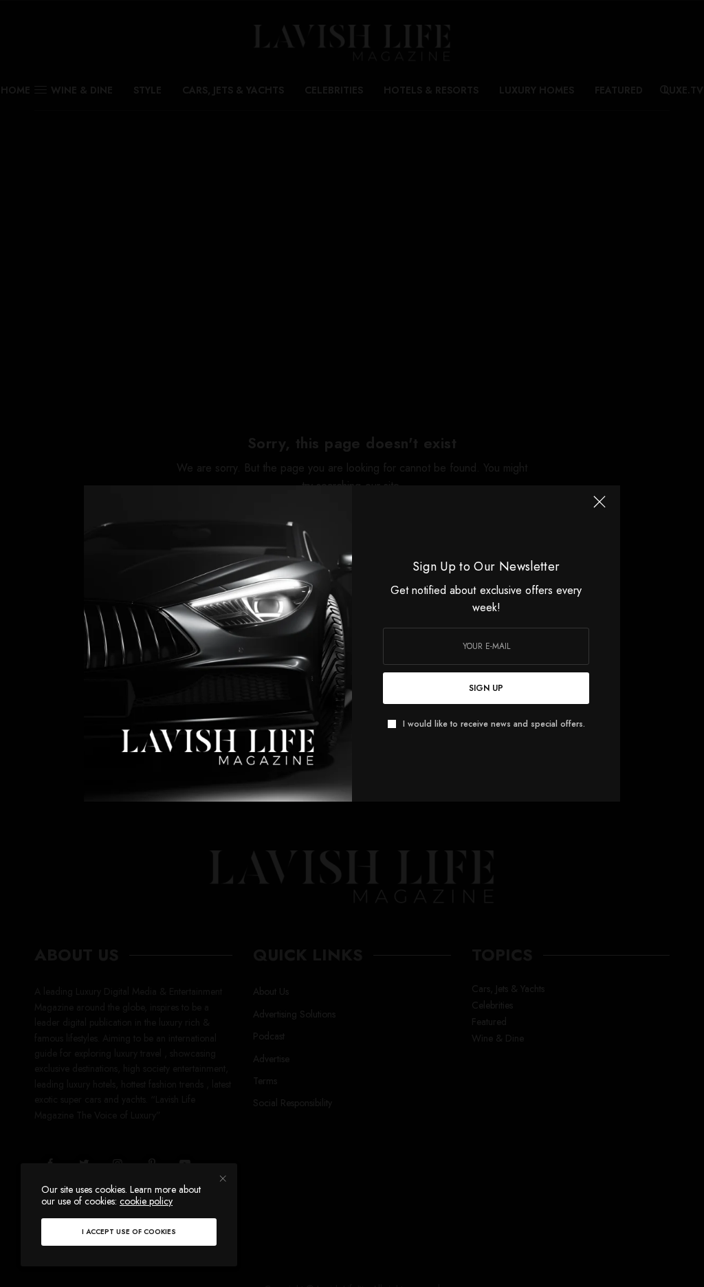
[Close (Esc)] (599, 507)
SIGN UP (486, 688)
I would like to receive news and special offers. (494, 724)
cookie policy (146, 1201)
